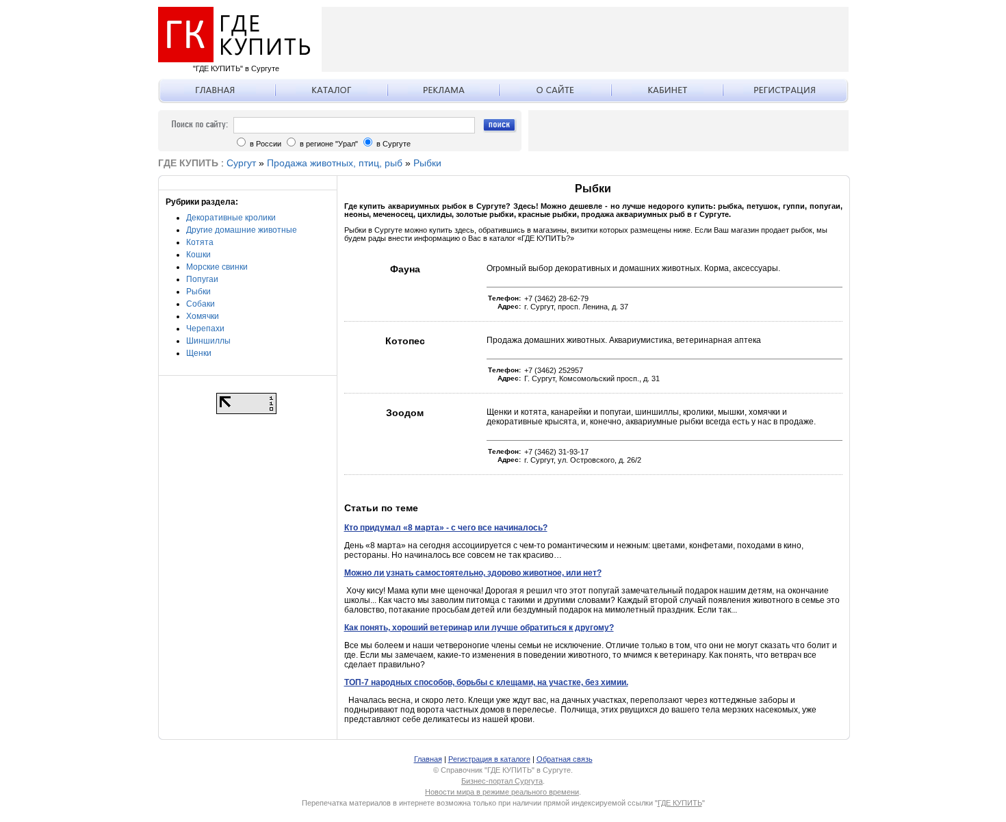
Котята (200, 242)
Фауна (405, 269)
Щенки (198, 353)
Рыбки (427, 162)
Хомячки (202, 316)
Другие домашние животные (241, 230)
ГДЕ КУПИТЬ (680, 803)
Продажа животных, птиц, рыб (334, 162)
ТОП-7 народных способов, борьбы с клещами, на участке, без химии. (486, 682)
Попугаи (202, 279)
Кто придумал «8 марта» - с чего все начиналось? (445, 527)
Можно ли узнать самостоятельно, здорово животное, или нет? (473, 573)
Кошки (198, 254)
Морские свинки (217, 267)
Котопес (405, 340)
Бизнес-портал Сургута (502, 781)
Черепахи (205, 328)
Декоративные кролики (231, 217)
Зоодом (405, 412)
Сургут (241, 162)
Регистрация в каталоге (489, 759)
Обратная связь (565, 759)
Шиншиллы (208, 341)
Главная (428, 759)
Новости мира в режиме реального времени (502, 792)
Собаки (200, 304)
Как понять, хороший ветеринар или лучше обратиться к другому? (479, 627)
